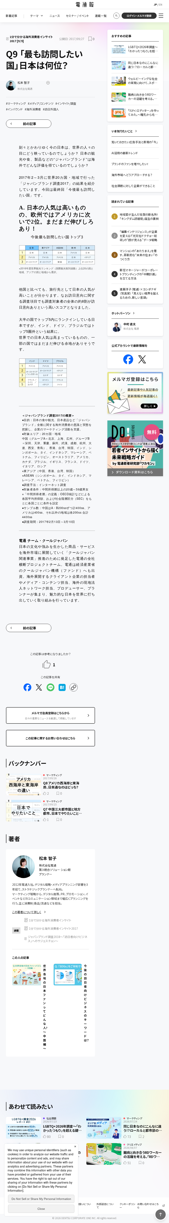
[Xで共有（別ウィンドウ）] (39, 687)
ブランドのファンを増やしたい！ (130, 164)
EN (160, 4)
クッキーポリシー (127, 1205)
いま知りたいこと (122, 131)
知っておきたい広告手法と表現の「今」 (134, 142)
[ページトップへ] (160, 1214)
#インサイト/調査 (65, 103)
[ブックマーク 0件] (90, 39)
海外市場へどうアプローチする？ (131, 175)
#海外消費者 (33, 109)
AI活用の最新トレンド (124, 153)
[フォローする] (48, 82)
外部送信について (104, 1205)
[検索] (116, 16)
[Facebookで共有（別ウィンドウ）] (27, 687)
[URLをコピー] (73, 687)
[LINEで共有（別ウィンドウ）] (50, 687)
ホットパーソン (120, 313)
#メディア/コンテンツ (40, 103)
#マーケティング (16, 103)
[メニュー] (161, 16)
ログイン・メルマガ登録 (139, 15)
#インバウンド (14, 109)
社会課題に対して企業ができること (133, 186)
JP (155, 4)
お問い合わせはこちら (148, 1205)
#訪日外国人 (51, 109)
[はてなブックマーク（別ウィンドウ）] (62, 687)
